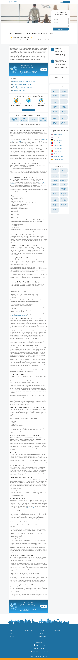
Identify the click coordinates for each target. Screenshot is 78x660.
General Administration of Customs (19, 315)
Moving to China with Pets (18, 90)
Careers (11, 634)
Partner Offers (42, 631)
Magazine (41, 633)
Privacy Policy (44, 656)
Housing (64, 175)
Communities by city (28, 630)
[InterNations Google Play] (43, 651)
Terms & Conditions (38, 656)
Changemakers (57, 630)
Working (64, 184)
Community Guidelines (58, 628)
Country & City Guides (28, 631)
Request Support (42, 630)
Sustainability (12, 631)
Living (55, 189)
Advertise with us (13, 638)
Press (11, 633)
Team (11, 630)
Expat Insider (41, 634)
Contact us (12, 636)
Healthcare (54, 180)
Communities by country (29, 628)
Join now (60, 29)
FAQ (40, 628)
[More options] (61, 80)
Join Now (66, 2)
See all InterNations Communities (49, 658)
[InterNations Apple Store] (34, 651)
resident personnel (27, 149)
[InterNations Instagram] (40, 645)
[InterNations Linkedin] (37, 645)
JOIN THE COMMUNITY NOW (28, 110)
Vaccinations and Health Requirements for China (23, 87)
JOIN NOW (43, 69)
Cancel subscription (42, 636)
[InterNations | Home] (13, 2)
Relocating (63, 170)
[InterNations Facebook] (34, 645)
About (11, 628)
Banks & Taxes (63, 180)
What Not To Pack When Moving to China (22, 84)
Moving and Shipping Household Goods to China (23, 81)
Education (55, 184)
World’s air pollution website (33, 507)
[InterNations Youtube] (43, 645)
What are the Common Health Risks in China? (23, 89)
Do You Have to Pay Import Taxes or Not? (22, 83)
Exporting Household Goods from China (21, 86)
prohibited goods (16, 364)
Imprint (32, 656)
